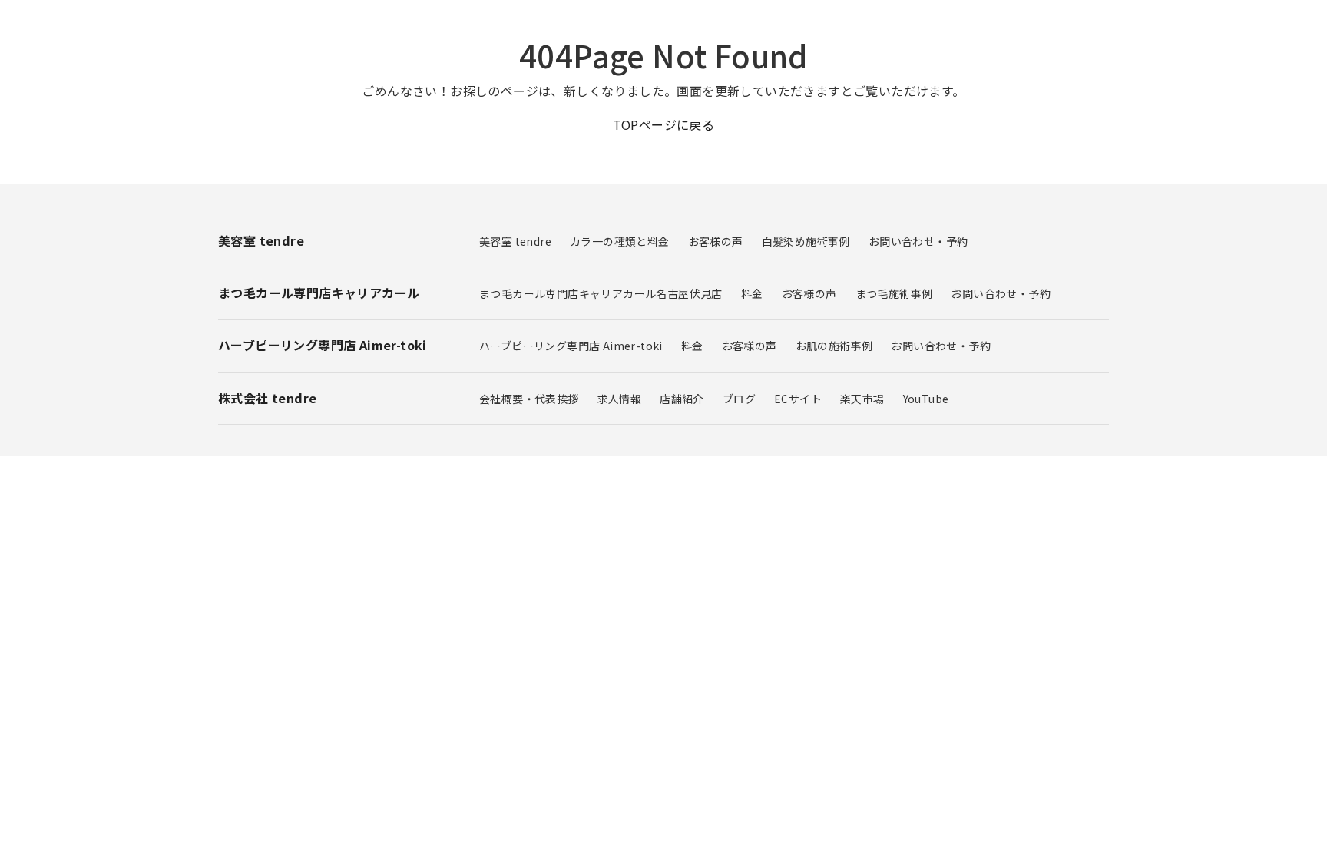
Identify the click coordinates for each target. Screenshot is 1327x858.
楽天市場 (862, 398)
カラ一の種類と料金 (620, 241)
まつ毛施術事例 (894, 293)
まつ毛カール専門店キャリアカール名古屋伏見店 (601, 293)
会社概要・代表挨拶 (529, 398)
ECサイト (798, 398)
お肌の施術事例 (834, 345)
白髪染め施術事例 (806, 241)
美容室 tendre (515, 241)
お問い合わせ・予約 (918, 241)
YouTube (926, 398)
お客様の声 (715, 241)
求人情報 (619, 398)
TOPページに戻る (664, 124)
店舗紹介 (682, 398)
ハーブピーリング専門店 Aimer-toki (571, 345)
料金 (752, 293)
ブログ (739, 398)
